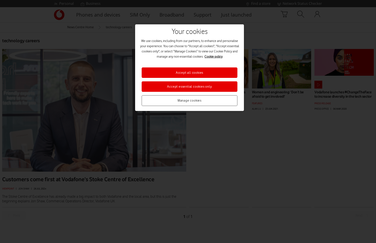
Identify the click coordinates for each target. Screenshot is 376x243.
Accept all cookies (189, 73)
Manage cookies (189, 100)
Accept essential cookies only (189, 87)
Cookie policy (214, 57)
